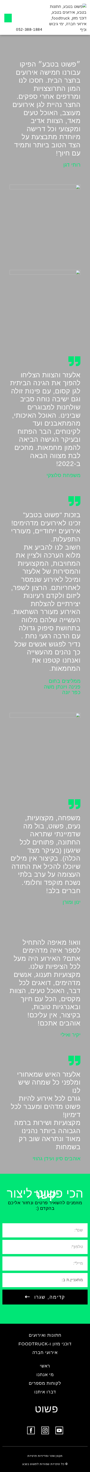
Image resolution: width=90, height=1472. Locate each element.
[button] (8, 18)
